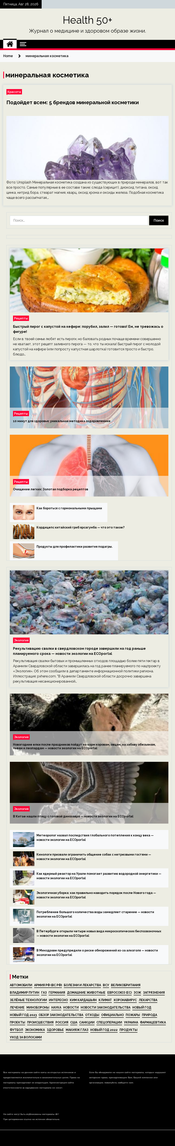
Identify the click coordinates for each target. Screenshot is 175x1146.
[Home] (10, 44)
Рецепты (21, 318)
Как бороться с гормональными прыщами (69, 508)
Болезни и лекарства (82, 985)
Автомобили (21, 985)
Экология (21, 640)
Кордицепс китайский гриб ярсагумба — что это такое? (80, 527)
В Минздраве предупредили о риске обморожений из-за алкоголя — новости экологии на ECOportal (97, 953)
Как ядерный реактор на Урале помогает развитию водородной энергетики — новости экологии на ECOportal (98, 876)
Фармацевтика (153, 1022)
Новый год (141, 1007)
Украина (131, 1022)
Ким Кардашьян (83, 1000)
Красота (14, 92)
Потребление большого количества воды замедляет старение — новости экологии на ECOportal (95, 914)
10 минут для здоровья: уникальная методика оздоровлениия (61, 421)
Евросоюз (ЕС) (119, 992)
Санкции (87, 1022)
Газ (44, 992)
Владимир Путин (24, 992)
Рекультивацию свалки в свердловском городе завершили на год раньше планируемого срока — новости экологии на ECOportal (79, 651)
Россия (61, 1022)
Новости (71, 1007)
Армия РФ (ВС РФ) (48, 985)
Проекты (17, 1022)
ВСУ (106, 985)
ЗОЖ (137, 992)
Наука (56, 1007)
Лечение (17, 1007)
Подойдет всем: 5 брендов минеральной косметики (72, 102)
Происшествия (40, 1022)
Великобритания (125, 985)
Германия (57, 992)
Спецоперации (109, 1022)
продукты (128, 1030)
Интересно (58, 1000)
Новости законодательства (105, 1007)
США (73, 1022)
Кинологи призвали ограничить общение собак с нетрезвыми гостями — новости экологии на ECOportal (93, 857)
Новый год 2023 (23, 1015)
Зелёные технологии (28, 1000)
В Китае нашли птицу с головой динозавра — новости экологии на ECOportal (73, 816)
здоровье (55, 1030)
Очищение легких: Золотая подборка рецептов (50, 489)
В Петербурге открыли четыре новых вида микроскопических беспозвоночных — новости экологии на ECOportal (98, 933)
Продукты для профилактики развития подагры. (74, 546)
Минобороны (37, 1007)
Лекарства (148, 1000)
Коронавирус (125, 1000)
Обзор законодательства (61, 1015)
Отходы (92, 1015)
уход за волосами (26, 1037)
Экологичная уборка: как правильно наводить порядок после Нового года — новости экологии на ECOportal (96, 895)
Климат (105, 1000)
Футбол (16, 1030)
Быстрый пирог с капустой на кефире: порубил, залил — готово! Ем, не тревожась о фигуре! (88, 329)
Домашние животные (86, 992)
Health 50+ (87, 20)
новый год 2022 (104, 1030)
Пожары (133, 1015)
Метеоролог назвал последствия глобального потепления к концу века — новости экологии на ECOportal (95, 837)
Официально (112, 1015)
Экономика (35, 1030)
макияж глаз (77, 1030)
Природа (149, 1015)
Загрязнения (154, 992)
